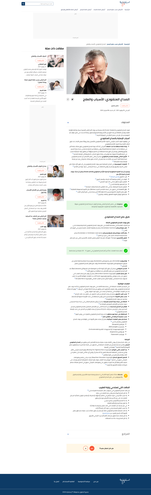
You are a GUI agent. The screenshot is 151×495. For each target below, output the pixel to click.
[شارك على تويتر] (72, 99)
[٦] (75, 278)
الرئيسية (127, 9)
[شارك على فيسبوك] (67, 99)
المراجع (126, 434)
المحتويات (125, 122)
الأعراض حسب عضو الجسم (115, 9)
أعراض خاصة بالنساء (99, 9)
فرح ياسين (43, 174)
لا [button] (85, 448)
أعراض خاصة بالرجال (85, 9)
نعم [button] (92, 448)
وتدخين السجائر (115, 176)
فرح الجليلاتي (42, 64)
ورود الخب (43, 226)
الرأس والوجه (124, 105)
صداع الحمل (106, 413)
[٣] (113, 161)
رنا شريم (43, 200)
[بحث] (23, 4)
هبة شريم (43, 90)
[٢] (73, 154)
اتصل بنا (56, 481)
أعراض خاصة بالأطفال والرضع (69, 9)
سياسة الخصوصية (84, 481)
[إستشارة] (124, 4)
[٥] (121, 266)
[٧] (77, 289)
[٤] (110, 176)
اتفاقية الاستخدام (68, 481)
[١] (95, 135)
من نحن (95, 481)
